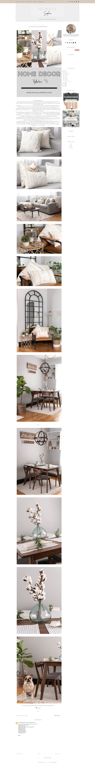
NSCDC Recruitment (22, 731)
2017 (64, 84)
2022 (64, 70)
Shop (34, 1)
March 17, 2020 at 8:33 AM (30, 722)
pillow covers (56, 122)
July (65, 75)
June (65, 76)
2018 (64, 83)
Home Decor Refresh (67, 81)
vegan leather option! (48, 119)
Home (17, 1)
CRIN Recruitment (21, 727)
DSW (71, 144)
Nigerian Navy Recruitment (23, 724)
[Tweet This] (56, 715)
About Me (29, 1)
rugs (42, 113)
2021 (64, 71)
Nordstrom (71, 147)
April (65, 78)
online (30, 109)
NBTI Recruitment (21, 728)
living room (43, 114)
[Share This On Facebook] (54, 715)
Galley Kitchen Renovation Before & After (71, 119)
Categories (40, 1)
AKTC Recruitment (21, 725)
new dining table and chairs (27, 105)
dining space (32, 114)
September (66, 73)
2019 (64, 82)
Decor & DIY (22, 715)
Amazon (71, 143)
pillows (27, 121)
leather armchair (53, 117)
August (65, 74)
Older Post (58, 753)
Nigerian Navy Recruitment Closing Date (26, 726)
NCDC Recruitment (22, 730)
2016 (64, 85)
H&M (71, 145)
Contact (23, 1)
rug (17, 113)
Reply (19, 735)
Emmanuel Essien (21, 722)
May (65, 77)
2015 (64, 86)
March (65, 79)
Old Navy (71, 146)
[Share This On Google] (59, 715)
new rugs (23, 114)
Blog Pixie (46, 762)
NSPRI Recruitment (22, 729)
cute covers (39, 125)
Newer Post (20, 753)
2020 (64, 72)
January (65, 80)
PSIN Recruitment (21, 732)
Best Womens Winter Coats (71, 100)
